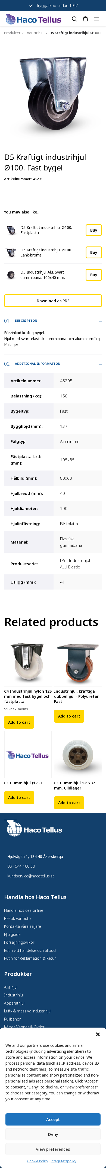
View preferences (53, 1149)
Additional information (37, 363)
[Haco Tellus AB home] (32, 18)
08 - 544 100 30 (21, 866)
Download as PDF (53, 300)
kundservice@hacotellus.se (31, 876)
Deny (53, 1134)
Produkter (12, 32)
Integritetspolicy (63, 1161)
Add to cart (19, 722)
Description (26, 320)
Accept (53, 1119)
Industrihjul (35, 32)
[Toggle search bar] (74, 19)
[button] (98, 1034)
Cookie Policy (37, 1161)
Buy (93, 230)
